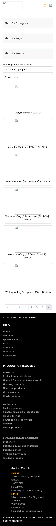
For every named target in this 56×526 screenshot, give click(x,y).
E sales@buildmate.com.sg (26, 490)
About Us (8, 347)
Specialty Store (11, 339)
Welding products (13, 458)
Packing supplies (12, 408)
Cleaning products (13, 384)
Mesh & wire (9, 404)
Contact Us (9, 355)
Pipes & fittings (11, 415)
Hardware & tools (13, 396)
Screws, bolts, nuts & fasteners (20, 437)
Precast (7, 423)
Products (8, 335)
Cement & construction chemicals (22, 380)
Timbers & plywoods (14, 454)
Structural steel (12, 449)
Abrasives (8, 372)
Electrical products (14, 388)
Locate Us (8, 351)
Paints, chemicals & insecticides (21, 411)
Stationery (9, 441)
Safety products (12, 427)
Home (6, 331)
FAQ (5, 343)
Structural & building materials (20, 445)
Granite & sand (11, 392)
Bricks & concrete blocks (17, 376)
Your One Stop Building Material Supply (19, 317)
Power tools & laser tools (17, 419)
